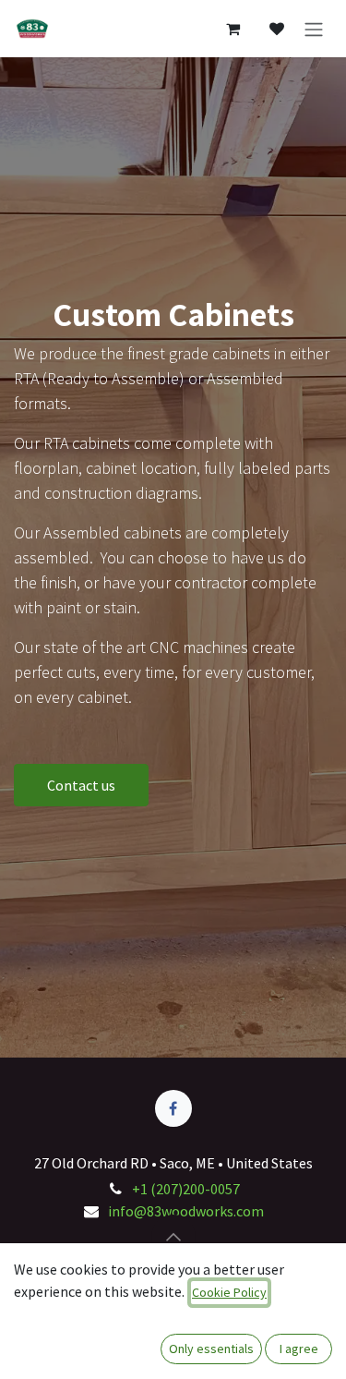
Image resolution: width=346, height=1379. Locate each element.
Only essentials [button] (211, 1348)
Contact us (81, 785)
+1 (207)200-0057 (186, 1188)
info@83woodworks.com (186, 1211)
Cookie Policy (229, 1292)
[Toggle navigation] (313, 28)
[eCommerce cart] (232, 28)
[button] (173, 1237)
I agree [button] (299, 1348)
